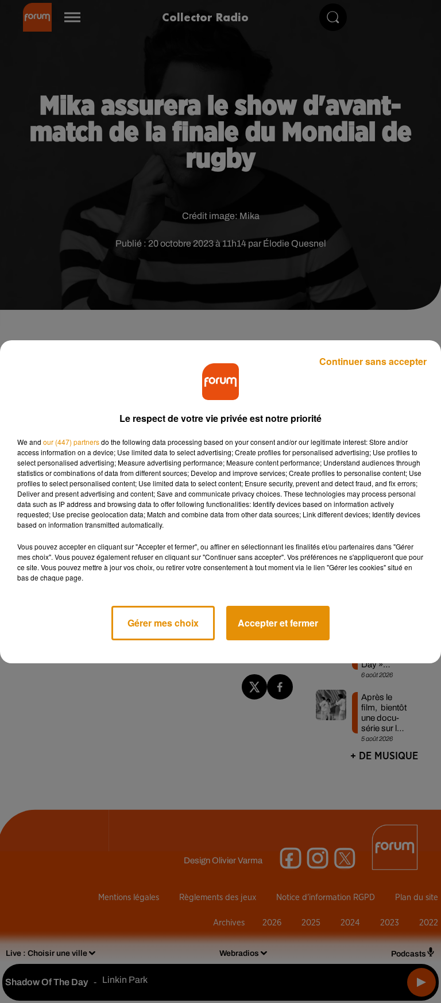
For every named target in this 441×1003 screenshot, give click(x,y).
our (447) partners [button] (71, 442)
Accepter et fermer (278, 622)
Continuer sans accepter (373, 361)
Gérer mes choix (163, 622)
